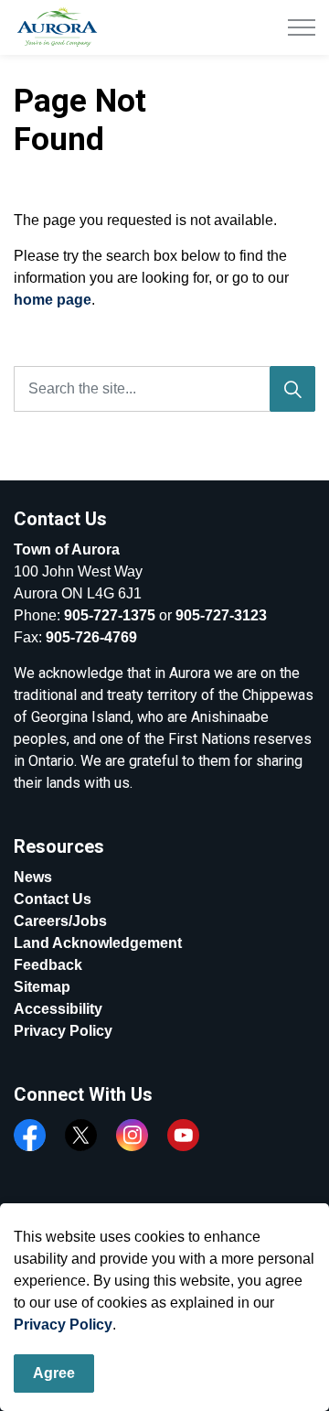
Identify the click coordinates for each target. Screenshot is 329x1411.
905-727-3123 (221, 615)
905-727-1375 (109, 615)
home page (52, 299)
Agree (54, 1373)
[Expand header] (301, 27)
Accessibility (58, 1009)
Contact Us (52, 899)
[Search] (292, 389)
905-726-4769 (91, 637)
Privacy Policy (63, 1324)
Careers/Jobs (60, 921)
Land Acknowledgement (98, 943)
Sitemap (42, 987)
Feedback (48, 965)
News (33, 877)
